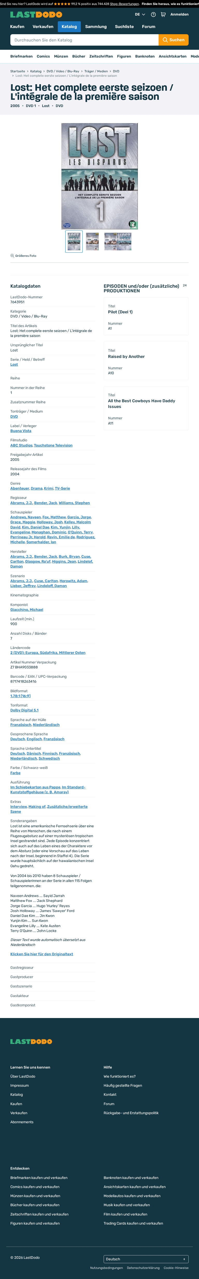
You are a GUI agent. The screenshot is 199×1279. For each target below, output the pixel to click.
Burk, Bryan (69, 556)
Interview (18, 806)
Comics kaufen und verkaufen (34, 1187)
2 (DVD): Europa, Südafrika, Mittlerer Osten (48, 653)
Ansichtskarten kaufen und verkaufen (135, 1187)
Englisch (34, 739)
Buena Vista (20, 431)
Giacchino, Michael (26, 609)
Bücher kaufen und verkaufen (34, 1205)
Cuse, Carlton (46, 581)
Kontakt (110, 1094)
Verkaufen (43, 26)
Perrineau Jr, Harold (28, 537)
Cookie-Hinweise (176, 1268)
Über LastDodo (22, 1076)
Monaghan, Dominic (49, 532)
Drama (36, 488)
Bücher (78, 56)
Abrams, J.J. (21, 503)
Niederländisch (46, 725)
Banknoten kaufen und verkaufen (131, 1178)
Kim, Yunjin (60, 527)
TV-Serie (62, 488)
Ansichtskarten (173, 56)
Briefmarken (21, 56)
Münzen (61, 56)
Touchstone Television (53, 445)
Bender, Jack (45, 503)
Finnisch (50, 753)
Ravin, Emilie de (61, 537)
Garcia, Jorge (79, 517)
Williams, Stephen (74, 503)
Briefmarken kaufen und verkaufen (38, 1178)
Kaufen (17, 26)
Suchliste (124, 26)
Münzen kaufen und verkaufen (35, 1196)
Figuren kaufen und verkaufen (35, 1223)
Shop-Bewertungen (124, 4)
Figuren (124, 56)
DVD (59, 106)
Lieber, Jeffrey (23, 586)
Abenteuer (19, 488)
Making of (37, 806)
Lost (45, 106)
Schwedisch (49, 758)
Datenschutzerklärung (143, 1268)
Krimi (48, 488)
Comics (43, 56)
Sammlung (96, 26)
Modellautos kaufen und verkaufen (132, 1196)
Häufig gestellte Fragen (123, 1085)
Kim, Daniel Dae (35, 527)
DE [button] (137, 14)
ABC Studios (21, 445)
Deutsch (17, 739)
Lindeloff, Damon (52, 586)
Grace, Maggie (22, 522)
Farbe (15, 773)
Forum (148, 26)
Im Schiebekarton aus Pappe (35, 787)
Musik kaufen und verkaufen (127, 1205)
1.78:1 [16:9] (20, 696)
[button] (163, 14)
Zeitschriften (101, 56)
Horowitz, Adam (73, 581)
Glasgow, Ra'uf (38, 561)
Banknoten (145, 56)
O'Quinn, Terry (80, 532)
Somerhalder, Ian (41, 542)
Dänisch (34, 753)
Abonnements (21, 1122)
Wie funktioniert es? (120, 1076)
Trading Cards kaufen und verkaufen (133, 1223)
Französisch (20, 725)
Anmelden (179, 14)
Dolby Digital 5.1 (24, 710)
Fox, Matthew (54, 517)
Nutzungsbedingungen (106, 1268)
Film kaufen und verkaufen (125, 1214)
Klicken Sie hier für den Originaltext (41, 954)
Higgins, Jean (64, 561)
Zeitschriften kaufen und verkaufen (39, 1214)
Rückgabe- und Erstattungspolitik (131, 1113)
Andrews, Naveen (25, 517)
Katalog (69, 26)
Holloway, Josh (50, 522)
